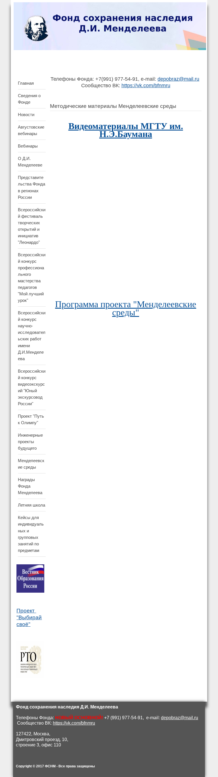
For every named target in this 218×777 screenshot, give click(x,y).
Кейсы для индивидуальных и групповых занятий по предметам (31, 533)
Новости (26, 114)
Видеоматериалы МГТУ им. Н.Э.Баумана (125, 130)
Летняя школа (31, 505)
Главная (26, 83)
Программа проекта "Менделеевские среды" (125, 308)
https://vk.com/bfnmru (145, 85)
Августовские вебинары (31, 130)
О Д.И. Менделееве (30, 161)
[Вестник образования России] (30, 591)
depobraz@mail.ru (178, 79)
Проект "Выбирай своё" (29, 617)
